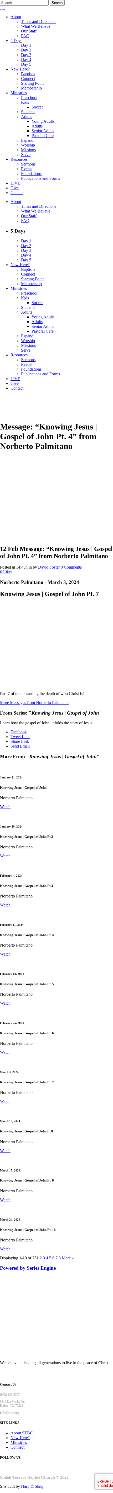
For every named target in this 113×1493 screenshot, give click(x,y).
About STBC (22, 1433)
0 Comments (71, 567)
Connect (17, 1447)
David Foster (49, 567)
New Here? (20, 1437)
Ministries (19, 1442)
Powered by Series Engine (28, 1268)
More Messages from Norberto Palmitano (34, 702)
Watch (5, 807)
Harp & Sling (32, 1486)
